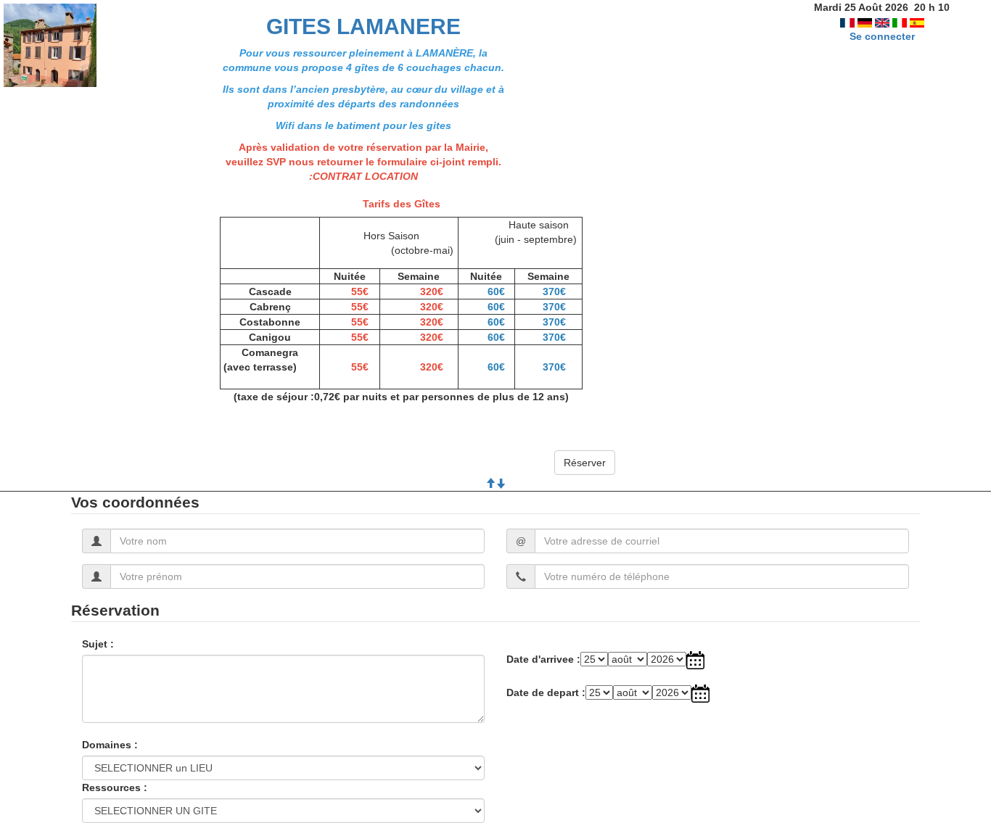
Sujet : (98, 644)
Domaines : (110, 744)
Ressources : (114, 787)
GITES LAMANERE (363, 26)
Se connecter (882, 36)
